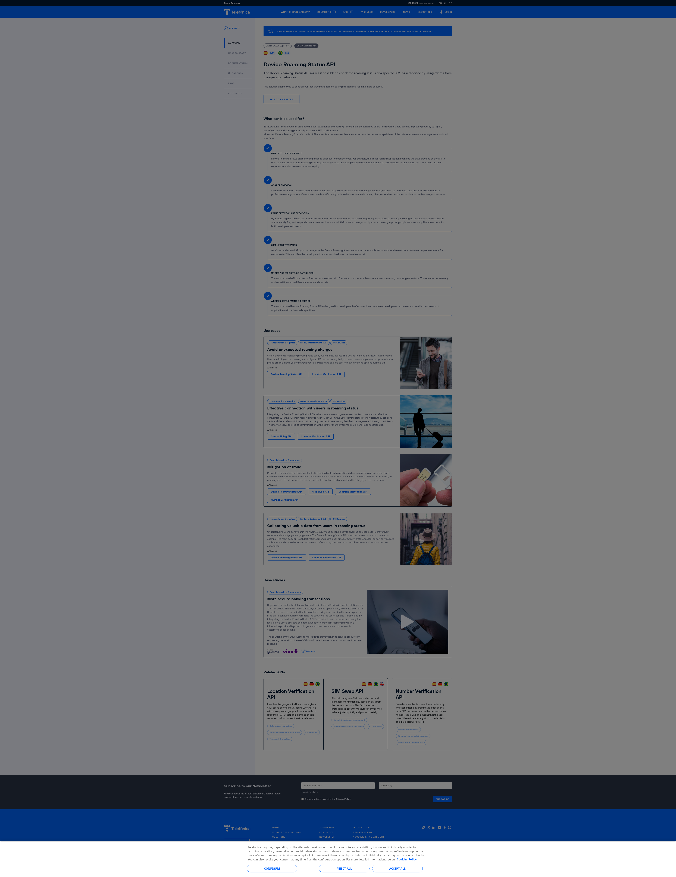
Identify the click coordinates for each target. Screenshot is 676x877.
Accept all (397, 868)
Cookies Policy (407, 859)
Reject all (344, 868)
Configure (272, 868)
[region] (338, 859)
